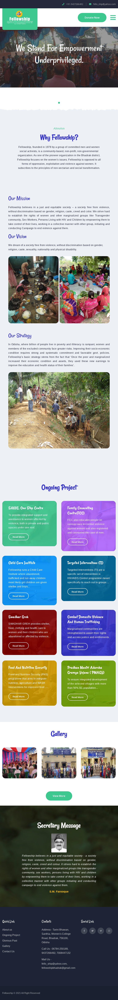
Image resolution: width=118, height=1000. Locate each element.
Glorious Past (9, 940)
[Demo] (20, 17)
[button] (56, 103)
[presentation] (12, 68)
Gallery (6, 946)
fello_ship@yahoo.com (104, 4)
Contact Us (8, 951)
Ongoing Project (11, 935)
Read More (19, 536)
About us (7, 929)
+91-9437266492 (74, 4)
